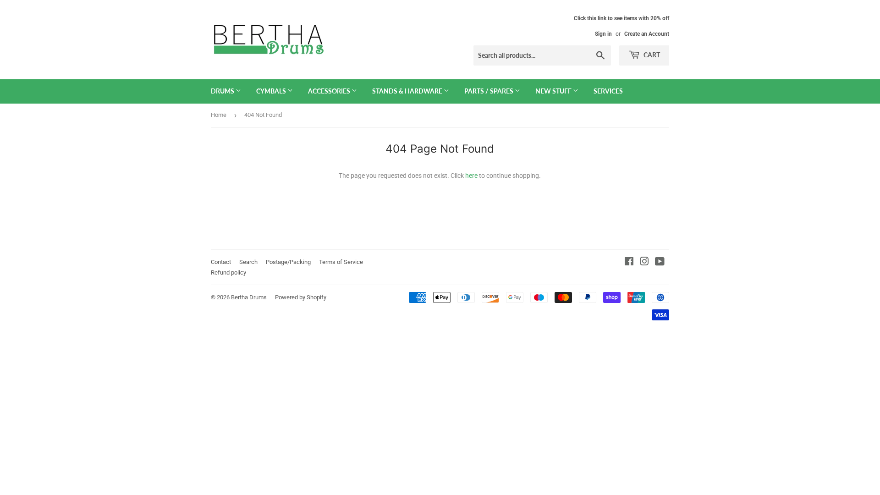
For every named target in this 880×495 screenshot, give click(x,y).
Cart (651, 55)
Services (608, 91)
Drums (223, 91)
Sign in (603, 34)
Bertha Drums (249, 297)
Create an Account (646, 34)
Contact (221, 261)
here (471, 175)
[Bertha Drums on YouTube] (660, 262)
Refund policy (228, 272)
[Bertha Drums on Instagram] (644, 262)
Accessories (330, 91)
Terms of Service (341, 261)
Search (248, 261)
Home (218, 114)
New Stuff (554, 91)
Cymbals (271, 91)
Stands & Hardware (408, 91)
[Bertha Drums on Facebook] (629, 262)
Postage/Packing (288, 261)
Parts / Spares (489, 91)
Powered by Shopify (300, 297)
